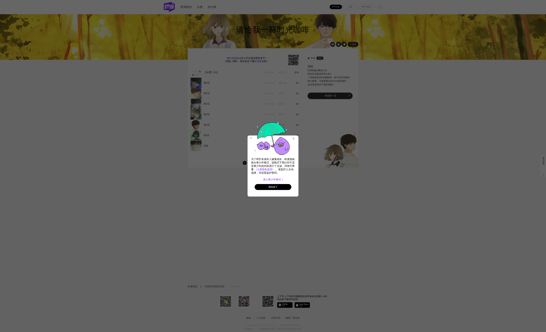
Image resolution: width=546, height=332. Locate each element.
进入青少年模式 (272, 179)
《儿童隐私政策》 (264, 169)
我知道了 (273, 187)
